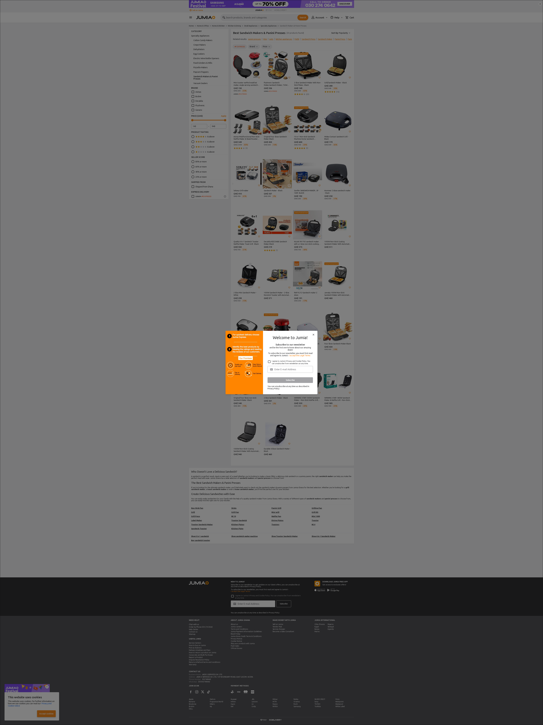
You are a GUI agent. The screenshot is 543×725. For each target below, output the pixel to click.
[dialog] (271, 362)
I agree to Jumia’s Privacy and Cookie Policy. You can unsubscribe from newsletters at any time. (291, 362)
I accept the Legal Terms (299, 355)
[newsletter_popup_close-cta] (313, 335)
